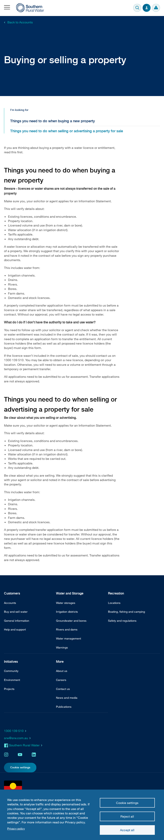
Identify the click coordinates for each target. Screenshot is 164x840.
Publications (63, 706)
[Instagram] (6, 754)
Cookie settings (127, 803)
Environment (12, 680)
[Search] (137, 7)
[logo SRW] (30, 7)
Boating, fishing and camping (126, 611)
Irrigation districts (67, 611)
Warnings (156, 8)
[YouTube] (20, 754)
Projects (9, 689)
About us (61, 671)
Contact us (63, 689)
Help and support (15, 629)
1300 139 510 (14, 731)
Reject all (127, 816)
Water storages (65, 602)
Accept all (127, 830)
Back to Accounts (20, 22)
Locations (114, 602)
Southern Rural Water (24, 745)
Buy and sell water (16, 611)
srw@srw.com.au (16, 738)
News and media (66, 697)
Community (11, 671)
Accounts (10, 602)
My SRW (147, 8)
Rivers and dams (66, 629)
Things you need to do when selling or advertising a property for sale (66, 131)
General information (16, 620)
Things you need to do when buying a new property (52, 121)
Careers (61, 680)
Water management (68, 638)
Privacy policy (16, 828)
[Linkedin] (34, 754)
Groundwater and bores (71, 620)
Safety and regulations (122, 620)
